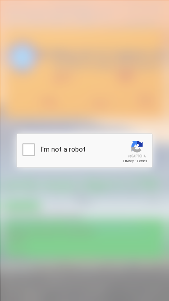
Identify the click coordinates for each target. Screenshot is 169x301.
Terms (142, 161)
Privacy (128, 161)
